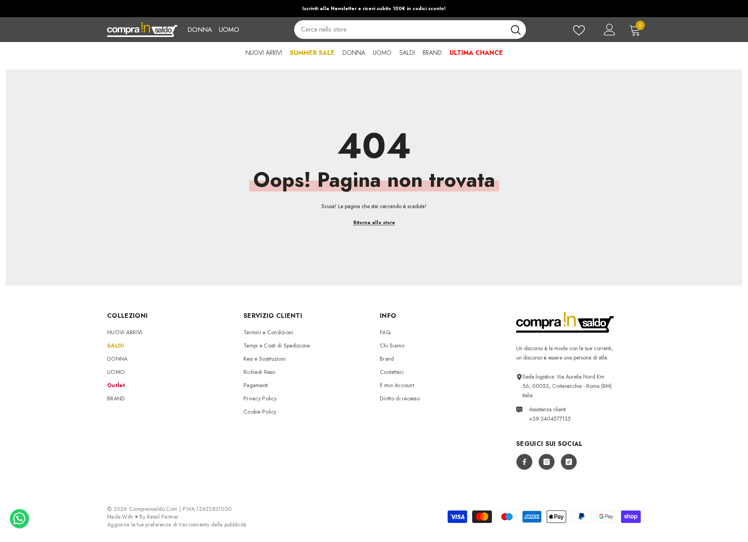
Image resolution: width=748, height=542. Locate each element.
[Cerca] (410, 29)
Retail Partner (162, 517)
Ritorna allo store (374, 222)
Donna (199, 29)
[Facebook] (524, 462)
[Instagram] (546, 462)
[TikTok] (569, 462)
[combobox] (399, 29)
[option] (374, 8)
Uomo (229, 29)
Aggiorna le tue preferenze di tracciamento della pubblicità (177, 524)
